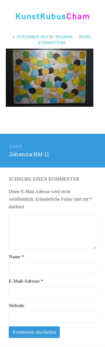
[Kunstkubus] (52, 16)
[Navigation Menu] (99, 18)
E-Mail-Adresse (26, 281)
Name (16, 256)
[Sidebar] (6, 18)
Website (16, 305)
